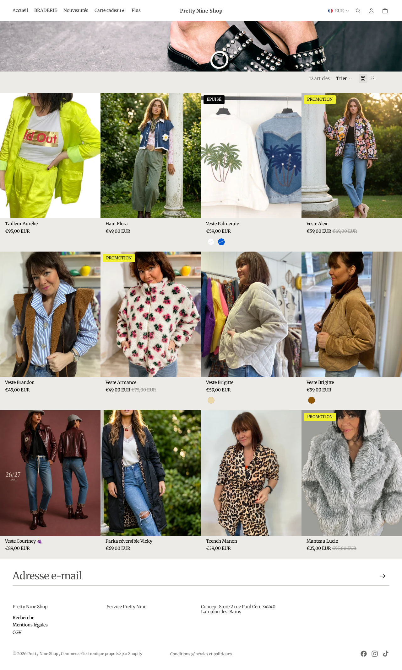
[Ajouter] (191, 209)
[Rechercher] (358, 11)
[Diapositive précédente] (109, 155)
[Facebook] (363, 653)
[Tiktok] (385, 653)
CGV (17, 632)
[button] (344, 78)
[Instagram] (374, 653)
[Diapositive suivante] (191, 155)
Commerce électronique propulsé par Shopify (101, 653)
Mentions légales (30, 625)
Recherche (23, 617)
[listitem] (136, 10)
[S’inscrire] (382, 576)
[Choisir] (90, 209)
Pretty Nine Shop (43, 653)
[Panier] (385, 11)
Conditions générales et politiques (201, 653)
